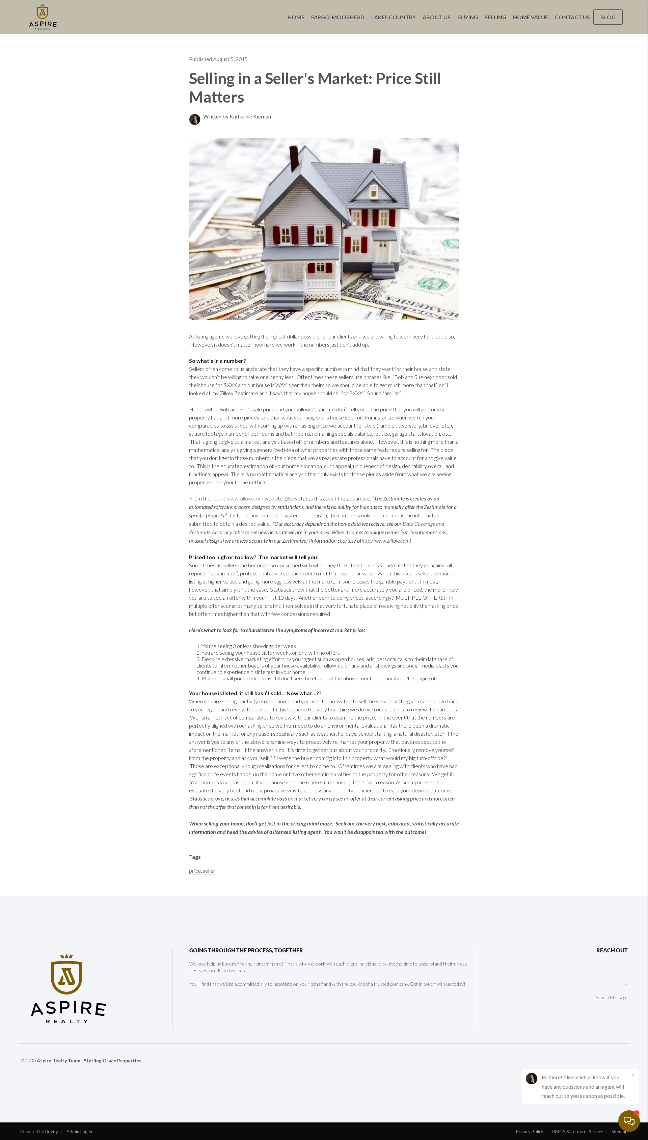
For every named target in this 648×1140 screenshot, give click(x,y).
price (195, 870)
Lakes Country (393, 17)
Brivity (51, 1131)
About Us (437, 17)
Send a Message (612, 997)
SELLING (495, 17)
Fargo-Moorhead (337, 17)
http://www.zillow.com (237, 498)
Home (296, 17)
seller (209, 870)
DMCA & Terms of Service (577, 1131)
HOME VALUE (530, 17)
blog (608, 17)
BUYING (467, 17)
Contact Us (572, 17)
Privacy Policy (529, 1131)
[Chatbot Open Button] (629, 1121)
